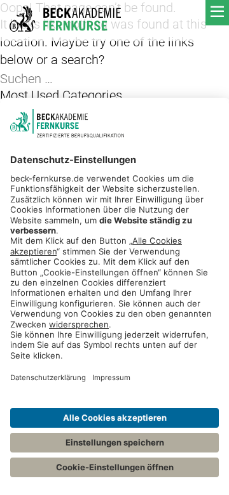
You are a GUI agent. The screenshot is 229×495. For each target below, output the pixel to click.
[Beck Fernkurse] (65, 19)
